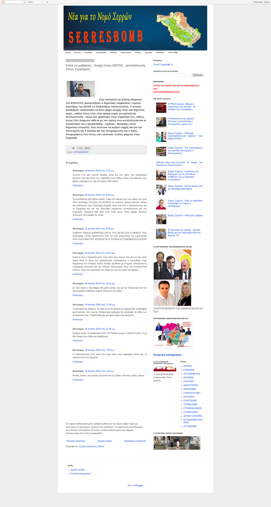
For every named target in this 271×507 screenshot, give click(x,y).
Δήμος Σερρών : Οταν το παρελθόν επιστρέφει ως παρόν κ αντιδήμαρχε (185, 203)
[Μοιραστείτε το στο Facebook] (86, 148)
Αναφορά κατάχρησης (167, 354)
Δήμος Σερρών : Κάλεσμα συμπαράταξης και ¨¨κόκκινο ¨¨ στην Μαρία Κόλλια (185, 136)
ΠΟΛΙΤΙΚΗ (188, 381)
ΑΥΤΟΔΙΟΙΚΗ (190, 426)
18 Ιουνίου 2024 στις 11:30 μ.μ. (100, 304)
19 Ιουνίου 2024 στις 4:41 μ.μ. (99, 371)
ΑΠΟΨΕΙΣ (188, 377)
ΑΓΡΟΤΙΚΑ (188, 397)
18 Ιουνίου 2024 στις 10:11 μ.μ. (100, 283)
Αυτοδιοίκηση (101, 53)
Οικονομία (88, 53)
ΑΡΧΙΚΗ (187, 366)
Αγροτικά (148, 53)
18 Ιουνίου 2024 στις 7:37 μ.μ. (99, 170)
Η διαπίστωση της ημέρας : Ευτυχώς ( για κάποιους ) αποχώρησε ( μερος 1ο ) (181, 121)
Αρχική (68, 53)
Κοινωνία (113, 53)
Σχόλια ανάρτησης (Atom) (91, 446)
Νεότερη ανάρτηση (75, 441)
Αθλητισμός (160, 53)
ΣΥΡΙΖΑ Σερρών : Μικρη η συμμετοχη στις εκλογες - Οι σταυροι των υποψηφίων (181, 107)
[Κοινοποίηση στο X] (83, 148)
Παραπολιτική (126, 53)
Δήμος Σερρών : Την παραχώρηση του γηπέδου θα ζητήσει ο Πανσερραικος (185, 150)
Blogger (139, 485)
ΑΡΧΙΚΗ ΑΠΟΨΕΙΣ (193, 416)
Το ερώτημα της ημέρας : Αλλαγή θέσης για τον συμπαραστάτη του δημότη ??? (184, 232)
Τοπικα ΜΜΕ (173, 53)
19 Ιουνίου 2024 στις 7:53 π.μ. (100, 350)
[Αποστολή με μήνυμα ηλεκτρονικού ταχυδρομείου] (78, 148)
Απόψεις (138, 53)
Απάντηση (78, 185)
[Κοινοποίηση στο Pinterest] (89, 148)
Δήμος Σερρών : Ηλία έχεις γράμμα (185, 215)
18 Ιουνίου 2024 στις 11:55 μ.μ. (100, 329)
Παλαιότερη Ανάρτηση (135, 441)
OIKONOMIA (189, 389)
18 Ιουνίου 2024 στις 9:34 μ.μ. (99, 228)
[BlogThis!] (81, 148)
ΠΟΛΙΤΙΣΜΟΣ (190, 400)
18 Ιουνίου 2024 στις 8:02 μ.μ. (99, 195)
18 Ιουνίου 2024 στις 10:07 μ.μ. (100, 253)
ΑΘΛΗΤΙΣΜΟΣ (190, 385)
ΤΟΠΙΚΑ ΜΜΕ (190, 404)
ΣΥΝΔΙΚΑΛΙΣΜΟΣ (192, 408)
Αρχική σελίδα (105, 441)
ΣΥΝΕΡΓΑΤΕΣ (190, 412)
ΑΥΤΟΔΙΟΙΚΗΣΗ (81, 152)
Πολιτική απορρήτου (81, 473)
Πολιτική (77, 53)
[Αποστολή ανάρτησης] (73, 148)
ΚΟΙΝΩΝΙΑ (188, 370)
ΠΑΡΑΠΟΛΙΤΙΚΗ (191, 393)
